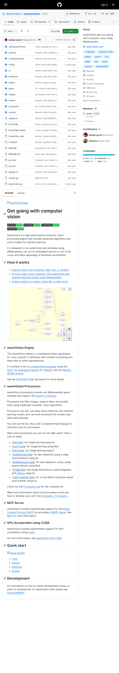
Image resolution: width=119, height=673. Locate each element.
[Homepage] (59, 4)
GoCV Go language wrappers (23, 370)
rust (107, 57)
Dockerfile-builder (17, 130)
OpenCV (48, 370)
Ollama (21, 473)
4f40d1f (59, 40)
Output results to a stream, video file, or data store (40, 281)
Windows (17, 566)
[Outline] (74, 193)
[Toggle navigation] (5, 4)
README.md (14, 154)
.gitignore (13, 118)
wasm (104, 61)
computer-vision (106, 52)
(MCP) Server (58, 512)
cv (10, 70)
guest (11, 88)
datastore (13, 76)
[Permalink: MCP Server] (5, 503)
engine (12, 82)
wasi (96, 61)
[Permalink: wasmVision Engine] (5, 348)
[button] (63, 289)
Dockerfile (13, 124)
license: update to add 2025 (48, 142)
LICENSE (13, 142)
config (12, 64)
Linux (15, 558)
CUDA (31, 532)
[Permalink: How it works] (5, 262)
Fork (91, 14)
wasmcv (88, 66)
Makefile (13, 148)
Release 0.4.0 (29, 40)
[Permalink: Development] (5, 578)
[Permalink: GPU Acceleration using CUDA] (5, 523)
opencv (98, 57)
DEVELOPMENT (16, 592)
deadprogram (15, 40)
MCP (9, 515)
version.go (13, 178)
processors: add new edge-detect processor (56, 94)
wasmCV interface (46, 395)
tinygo (87, 61)
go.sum (12, 166)
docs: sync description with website (52, 154)
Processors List (31, 486)
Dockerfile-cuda (16, 136)
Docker (16, 571)
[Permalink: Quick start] (5, 545)
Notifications (74, 14)
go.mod (12, 160)
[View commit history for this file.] (74, 40)
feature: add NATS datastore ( (49, 70)
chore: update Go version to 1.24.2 (51, 46)
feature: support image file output (51, 82)
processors (14, 106)
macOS (16, 562)
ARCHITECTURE (25, 379)
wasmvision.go (15, 184)
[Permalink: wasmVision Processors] (5, 386)
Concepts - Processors (54, 495)
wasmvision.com (94, 46)
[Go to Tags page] (28, 31)
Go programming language (41, 366)
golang (88, 57)
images (12, 94)
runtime (12, 112)
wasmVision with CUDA (49, 538)
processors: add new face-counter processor (56, 148)
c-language (90, 52)
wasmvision (14, 14)
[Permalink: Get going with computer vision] (5, 214)
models (12, 100)
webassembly (102, 66)
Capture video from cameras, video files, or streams (40, 269)
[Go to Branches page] (22, 31)
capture (12, 52)
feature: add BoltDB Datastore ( (50, 118)
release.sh (13, 172)
